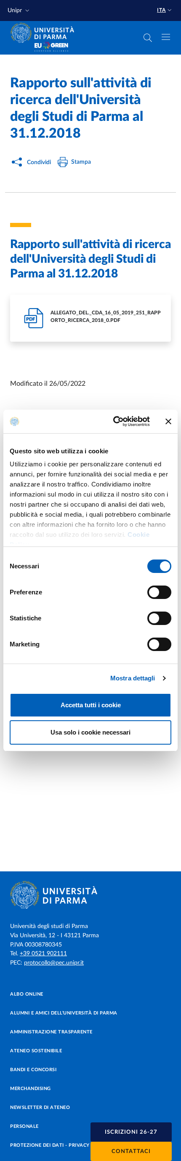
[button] (19, 10)
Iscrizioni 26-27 (131, 1132)
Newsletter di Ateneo (40, 1107)
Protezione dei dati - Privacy (50, 1145)
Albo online (26, 994)
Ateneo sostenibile (36, 1051)
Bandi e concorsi (33, 1069)
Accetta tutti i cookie (91, 705)
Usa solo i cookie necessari (90, 732)
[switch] (159, 592)
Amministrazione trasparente (51, 1032)
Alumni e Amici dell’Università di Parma (63, 1013)
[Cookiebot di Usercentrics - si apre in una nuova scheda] (114, 421)
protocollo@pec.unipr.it (54, 963)
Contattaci (131, 1151)
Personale (24, 1126)
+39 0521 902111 (43, 954)
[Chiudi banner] (168, 421)
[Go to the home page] (45, 33)
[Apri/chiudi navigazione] (166, 37)
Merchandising (30, 1088)
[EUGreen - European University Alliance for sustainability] (51, 47)
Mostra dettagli (132, 678)
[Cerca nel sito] (147, 37)
